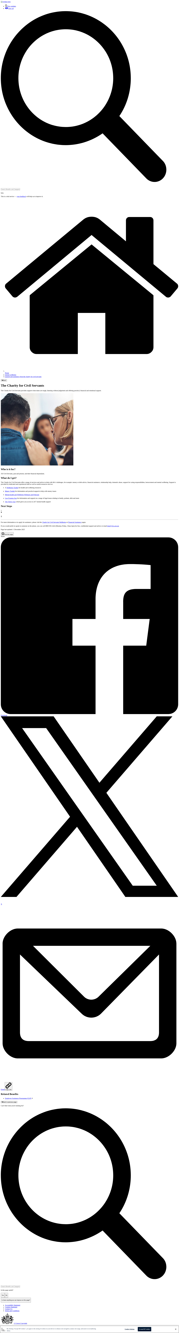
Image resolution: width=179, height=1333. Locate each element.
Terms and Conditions (12, 1311)
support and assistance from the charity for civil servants (23, 377)
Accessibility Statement (12, 1305)
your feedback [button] (21, 196)
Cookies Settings (129, 1329)
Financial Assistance (74, 522)
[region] (89, 1329)
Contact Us (8, 1309)
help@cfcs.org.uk (113, 526)
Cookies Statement (11, 1307)
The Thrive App (10, 502)
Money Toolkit (10, 491)
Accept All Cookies (144, 1329)
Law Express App (11, 498)
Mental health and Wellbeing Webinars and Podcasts (22, 495)
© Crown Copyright (20, 1323)
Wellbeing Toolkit (12, 488)
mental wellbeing (10, 375)
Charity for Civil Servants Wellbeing (54, 522)
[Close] (175, 1329)
